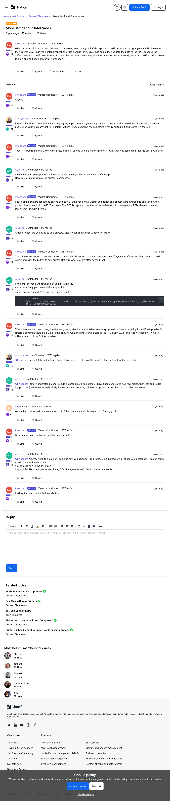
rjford (18, 406)
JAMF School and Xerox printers (24, 591)
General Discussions (39, 16)
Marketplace (14, 763)
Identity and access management (104, 747)
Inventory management (53, 763)
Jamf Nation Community (20, 753)
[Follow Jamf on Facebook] (35, 725)
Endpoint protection (96, 753)
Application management (54, 758)
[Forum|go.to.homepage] (19, 7)
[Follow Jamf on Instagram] (28, 725)
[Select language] (124, 7)
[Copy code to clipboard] (161, 299)
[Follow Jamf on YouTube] (22, 725)
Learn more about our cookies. (145, 779)
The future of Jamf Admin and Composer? (29, 620)
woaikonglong (21, 683)
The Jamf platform (51, 742)
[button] (6, 7)
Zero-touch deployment (53, 747)
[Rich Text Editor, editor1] (85, 546)
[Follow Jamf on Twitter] (9, 725)
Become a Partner (17, 769)
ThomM (18, 673)
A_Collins (19, 169)
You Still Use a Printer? (18, 610)
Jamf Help (12, 742)
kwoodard (20, 43)
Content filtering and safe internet (104, 763)
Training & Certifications (20, 747)
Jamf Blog (12, 758)
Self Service (92, 742)
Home (6, 16)
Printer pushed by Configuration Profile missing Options (38, 630)
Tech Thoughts (14, 614)
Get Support (18, 16)
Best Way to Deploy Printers (21, 601)
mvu (16, 692)
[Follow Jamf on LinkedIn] (15, 725)
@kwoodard (21, 360)
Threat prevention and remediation (104, 758)
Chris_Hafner (22, 118)
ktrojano (18, 663)
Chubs (17, 654)
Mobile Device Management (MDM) (60, 753)
